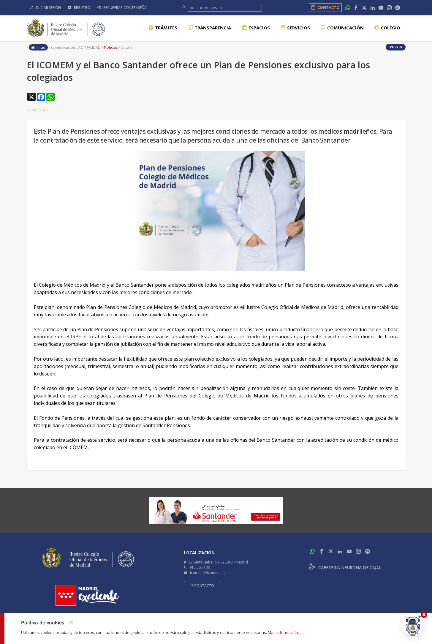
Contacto (328, 7)
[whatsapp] (348, 8)
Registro (81, 7)
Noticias (111, 47)
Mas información (283, 632)
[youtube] (381, 8)
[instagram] (389, 8)
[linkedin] (372, 8)
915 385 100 (199, 567)
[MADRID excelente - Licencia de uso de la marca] (87, 595)
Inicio (40, 47)
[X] (364, 8)
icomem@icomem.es (207, 572)
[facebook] (356, 8)
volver (395, 47)
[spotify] (397, 8)
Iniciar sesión (48, 7)
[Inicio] (66, 27)
